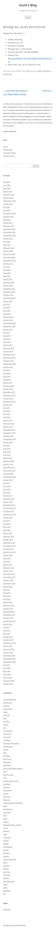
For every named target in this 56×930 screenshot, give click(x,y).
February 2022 (8, 282)
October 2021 (8, 295)
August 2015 (8, 480)
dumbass (6, 756)
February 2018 (8, 386)
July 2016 (6, 445)
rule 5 (5, 862)
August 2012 (8, 586)
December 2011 (9, 611)
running (6, 865)
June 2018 (7, 373)
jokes (5, 806)
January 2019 (8, 351)
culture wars (8, 746)
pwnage (6, 853)
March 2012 (7, 602)
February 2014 (8, 536)
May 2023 (7, 245)
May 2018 (7, 376)
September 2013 (9, 552)
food (5, 771)
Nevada (6, 831)
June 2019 (7, 335)
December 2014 (9, 505)
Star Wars (7, 875)
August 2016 (8, 442)
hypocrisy (7, 796)
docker (5, 749)
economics (7, 759)
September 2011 (9, 621)
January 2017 (8, 426)
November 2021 (9, 292)
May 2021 (7, 310)
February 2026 (8, 194)
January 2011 (8, 637)
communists (8, 731)
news (5, 834)
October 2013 (8, 549)
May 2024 (7, 219)
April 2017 (7, 417)
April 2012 (7, 599)
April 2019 (7, 342)
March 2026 (7, 191)
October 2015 (8, 473)
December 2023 (9, 229)
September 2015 (9, 477)
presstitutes (7, 847)
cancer (5, 724)
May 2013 (7, 558)
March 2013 (7, 564)
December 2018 (9, 354)
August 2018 (8, 367)
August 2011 (8, 624)
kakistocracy (8, 809)
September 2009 (9, 662)
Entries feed (7, 149)
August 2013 (8, 555)
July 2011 (6, 627)
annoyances (8, 709)
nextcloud (7, 837)
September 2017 (9, 401)
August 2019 (8, 329)
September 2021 (9, 298)
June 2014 (7, 524)
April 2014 (7, 530)
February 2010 (8, 649)
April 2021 (7, 314)
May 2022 (7, 273)
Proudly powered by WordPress (14, 925)
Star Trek (6, 872)
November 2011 (9, 615)
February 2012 (8, 605)
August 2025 (8, 204)
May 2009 (7, 671)
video (5, 887)
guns (5, 778)
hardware (7, 784)
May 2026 (7, 188)
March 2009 (7, 677)
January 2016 (8, 464)
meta (5, 818)
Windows (6, 890)
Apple (5, 712)
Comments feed (9, 153)
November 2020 (9, 323)
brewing (6, 721)
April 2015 (7, 492)
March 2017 (7, 420)
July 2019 (6, 332)
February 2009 (8, 680)
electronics (7, 765)
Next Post (47, 90)
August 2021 (8, 301)
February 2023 (8, 248)
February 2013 (8, 568)
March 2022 (7, 279)
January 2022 (8, 285)
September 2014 (9, 514)
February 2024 (8, 226)
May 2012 (7, 596)
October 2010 (8, 640)
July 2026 (6, 182)
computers (7, 734)
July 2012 (6, 589)
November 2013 (9, 546)
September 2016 (9, 439)
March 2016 (7, 458)
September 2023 (9, 235)
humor (5, 793)
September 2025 (9, 201)
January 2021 (8, 320)
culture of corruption (11, 743)
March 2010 (7, 646)
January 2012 (8, 608)
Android (6, 705)
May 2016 (7, 451)
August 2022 (8, 263)
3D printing (7, 702)
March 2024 (7, 223)
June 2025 (7, 210)
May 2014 (7, 527)
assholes (6, 715)
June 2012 (7, 593)
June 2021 (7, 307)
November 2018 (9, 357)
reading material (9, 859)
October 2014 (8, 511)
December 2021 (9, 288)
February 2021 (8, 317)
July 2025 (6, 207)
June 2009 (7, 668)
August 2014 (8, 517)
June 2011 (7, 630)
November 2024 (9, 213)
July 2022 (6, 266)
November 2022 (9, 257)
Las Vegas (7, 812)
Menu (28, 17)
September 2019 (9, 326)
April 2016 (7, 455)
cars (4, 727)
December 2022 (9, 254)
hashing (6, 787)
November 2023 (9, 232)
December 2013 (9, 542)
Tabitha (6, 878)
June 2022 (7, 270)
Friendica (6, 909)
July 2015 (6, 483)
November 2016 (9, 433)
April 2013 (7, 561)
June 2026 (7, 185)
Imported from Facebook (13, 803)
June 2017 (7, 411)
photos (6, 840)
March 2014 (7, 533)
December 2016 (9, 430)
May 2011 (7, 633)
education (7, 762)
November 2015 (9, 470)
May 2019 (7, 339)
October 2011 (8, 618)
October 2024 (8, 216)
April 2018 (7, 379)
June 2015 (7, 486)
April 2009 (7, 674)
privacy (6, 850)
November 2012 (9, 577)
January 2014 (8, 539)
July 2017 (6, 408)
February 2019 (8, 348)
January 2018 (8, 389)
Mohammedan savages (12, 825)
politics (6, 843)
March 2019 (7, 345)
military (6, 822)
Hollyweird (7, 790)
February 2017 (8, 423)
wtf (4, 894)
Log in (5, 146)
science (6, 869)
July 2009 (6, 665)
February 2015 (8, 499)
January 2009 (8, 684)
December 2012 (9, 574)
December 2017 (9, 392)
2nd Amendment (9, 699)
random (6, 856)
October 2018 (8, 361)
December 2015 (9, 467)
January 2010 (8, 652)
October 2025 (8, 198)
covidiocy (6, 740)
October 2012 (8, 580)
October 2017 (8, 398)
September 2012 (9, 583)
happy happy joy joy (11, 781)
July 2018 (6, 370)
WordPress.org (9, 156)
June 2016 (7, 448)
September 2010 (9, 643)
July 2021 (6, 304)
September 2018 (9, 364)
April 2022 (7, 276)
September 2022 (9, 260)
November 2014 (9, 508)
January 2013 (8, 571)
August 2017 (8, 404)
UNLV (5, 884)
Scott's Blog (28, 5)
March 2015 (7, 495)
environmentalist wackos (13, 768)
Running (46, 71)
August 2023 (8, 238)
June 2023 (7, 241)
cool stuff (6, 737)
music (5, 828)
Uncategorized (8, 881)
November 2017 (9, 395)
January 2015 (8, 502)
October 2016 (8, 436)
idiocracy (6, 800)
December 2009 (9, 655)
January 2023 (8, 251)
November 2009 (9, 658)
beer (5, 718)
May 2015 (7, 489)
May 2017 (7, 414)
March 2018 (7, 383)
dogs (5, 753)
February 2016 (8, 461)
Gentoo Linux (8, 774)
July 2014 (6, 520)
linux (5, 815)
